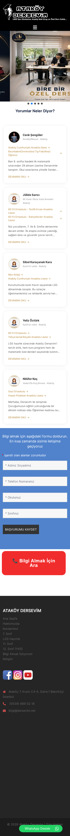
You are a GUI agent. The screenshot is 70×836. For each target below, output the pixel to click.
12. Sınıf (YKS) (13, 649)
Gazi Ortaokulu (18, 391)
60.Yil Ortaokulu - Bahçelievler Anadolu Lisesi (35, 218)
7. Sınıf (7, 634)
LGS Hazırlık (11, 639)
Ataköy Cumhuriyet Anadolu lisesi (29, 147)
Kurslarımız (10, 629)
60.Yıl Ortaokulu (18, 332)
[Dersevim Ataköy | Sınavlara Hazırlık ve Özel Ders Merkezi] (35, 12)
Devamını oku (18, 176)
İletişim (8, 659)
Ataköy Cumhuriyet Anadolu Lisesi (29, 278)
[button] (28, 104)
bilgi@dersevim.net (22, 710)
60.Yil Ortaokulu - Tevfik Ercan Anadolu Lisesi (35, 211)
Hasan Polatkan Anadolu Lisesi (27, 395)
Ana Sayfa (10, 618)
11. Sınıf (8, 644)
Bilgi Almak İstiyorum (17, 654)
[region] (35, 66)
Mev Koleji (15, 274)
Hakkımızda (11, 623)
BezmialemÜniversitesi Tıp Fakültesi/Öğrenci (35, 153)
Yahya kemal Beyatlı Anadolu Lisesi (29, 336)
